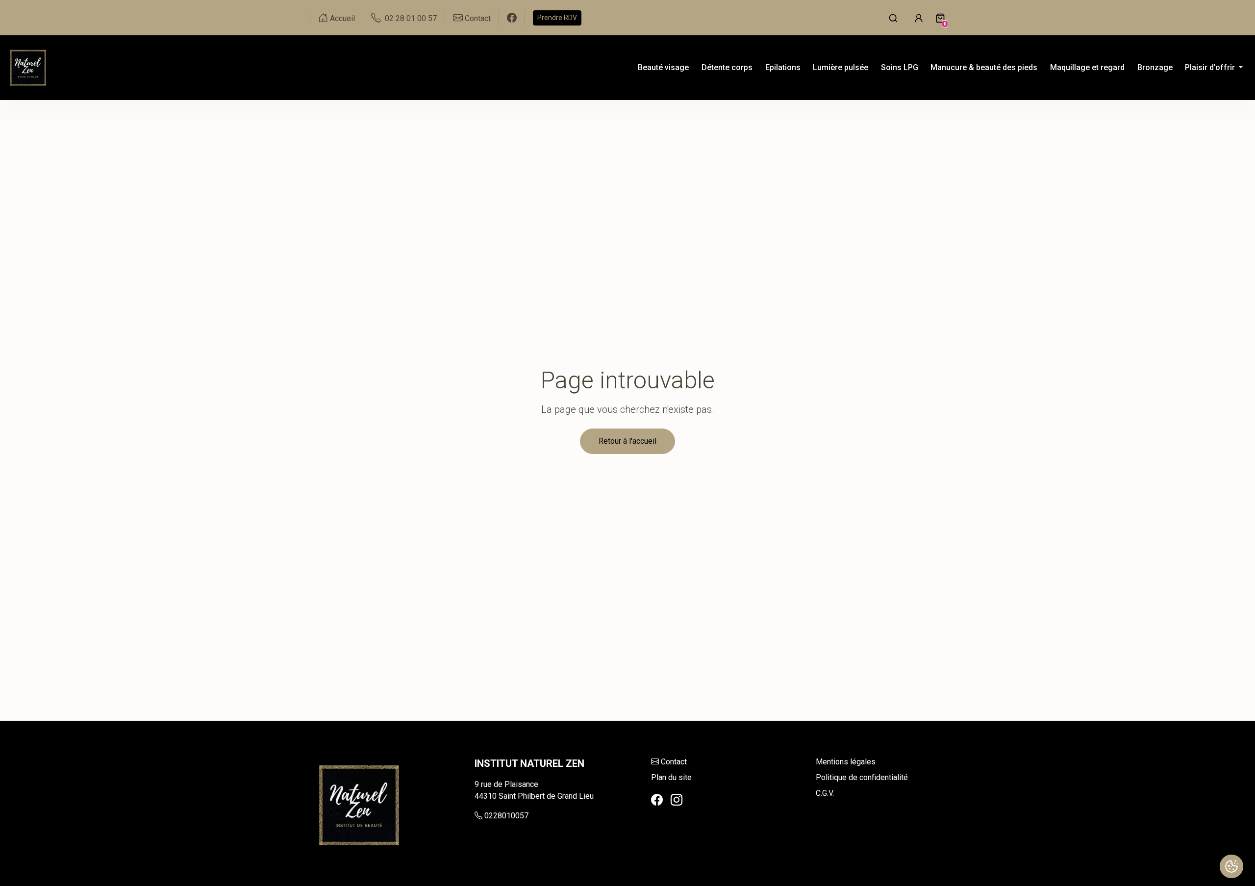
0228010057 (506, 815)
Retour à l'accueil (627, 441)
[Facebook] (657, 800)
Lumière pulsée (840, 67)
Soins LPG (899, 67)
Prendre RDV (557, 18)
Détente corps (727, 67)
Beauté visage (663, 67)
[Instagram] (676, 800)
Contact (674, 761)
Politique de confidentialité (862, 777)
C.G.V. (825, 793)
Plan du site (671, 777)
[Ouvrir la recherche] (893, 17)
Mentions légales (846, 761)
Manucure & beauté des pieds (983, 67)
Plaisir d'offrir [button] (1211, 67)
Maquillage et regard (1087, 67)
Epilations (783, 67)
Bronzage (1155, 67)
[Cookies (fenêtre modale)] (1231, 866)
